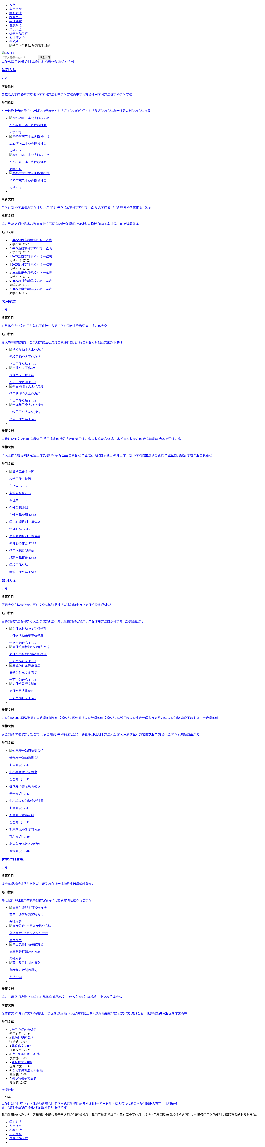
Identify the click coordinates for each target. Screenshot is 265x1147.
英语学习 (85, 900)
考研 (17, 900)
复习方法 (57, 110)
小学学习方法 (45, 94)
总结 (67, 1103)
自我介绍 (76, 342)
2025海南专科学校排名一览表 (32, 289)
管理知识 (45, 621)
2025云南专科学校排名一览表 (32, 256)
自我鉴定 (88, 342)
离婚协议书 (66, 61)
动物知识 (82, 621)
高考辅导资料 (122, 110)
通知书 (24, 900)
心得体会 (51, 61)
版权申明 (47, 1107)
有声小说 (161, 1103)
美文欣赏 (60, 900)
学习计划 (32, 110)
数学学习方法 (85, 110)
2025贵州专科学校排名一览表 (32, 264)
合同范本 (70, 325)
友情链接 (8, 1089)
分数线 (6, 94)
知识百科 (32, 604)
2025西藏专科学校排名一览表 (32, 248)
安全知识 (45, 604)
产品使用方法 (97, 621)
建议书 (6, 342)
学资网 (74, 1103)
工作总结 (8, 61)
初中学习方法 (63, 94)
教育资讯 (15, 17)
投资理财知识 (104, 604)
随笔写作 (48, 900)
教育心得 (39, 883)
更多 (5, 77)
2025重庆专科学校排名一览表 (32, 272)
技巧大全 (32, 621)
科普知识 (88, 883)
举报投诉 (34, 1107)
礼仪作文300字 (22, 1046)
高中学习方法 (82, 94)
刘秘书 (172, 1103)
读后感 (6, 883)
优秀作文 (26, 883)
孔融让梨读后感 (22, 1037)
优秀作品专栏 (18, 33)
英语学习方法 (104, 110)
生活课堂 (15, 21)
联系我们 (21, 1107)
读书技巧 (57, 604)
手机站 (14, 41)
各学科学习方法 (121, 94)
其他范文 (101, 342)
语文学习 (70, 110)
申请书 (19, 61)
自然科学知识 (116, 621)
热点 (5, 900)
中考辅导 (20, 110)
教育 (11, 900)
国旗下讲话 (115, 342)
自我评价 (63, 342)
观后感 (15, 883)
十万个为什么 (85, 604)
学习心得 (51, 883)
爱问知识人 (147, 1103)
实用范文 (15, 9)
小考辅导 (8, 110)
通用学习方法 (101, 94)
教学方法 (29, 94)
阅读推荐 (73, 900)
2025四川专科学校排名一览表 (32, 280)
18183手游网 (97, 1103)
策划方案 (39, 342)
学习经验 (45, 110)
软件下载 (112, 1103)
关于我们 (8, 1107)
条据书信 (57, 325)
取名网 (135, 1103)
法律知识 (57, 621)
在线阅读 (15, 25)
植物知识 (70, 621)
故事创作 (35, 900)
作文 (12, 5)
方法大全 (20, 604)
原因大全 (8, 604)
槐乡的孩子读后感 (24, 1078)
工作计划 (38, 61)
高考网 (83, 1103)
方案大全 (26, 342)
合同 (28, 61)
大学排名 (17, 94)
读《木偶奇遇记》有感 (27, 1070)
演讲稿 (43, 1103)
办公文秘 (20, 325)
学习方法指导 (141, 110)
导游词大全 (84, 325)
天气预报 (124, 1103)
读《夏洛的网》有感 (26, 1054)
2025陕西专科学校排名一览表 (32, 240)
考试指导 (63, 883)
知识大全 (15, 29)
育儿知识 (70, 604)
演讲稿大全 (17, 37)
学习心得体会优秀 (24, 1029)
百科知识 (8, 621)
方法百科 (20, 621)
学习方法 (15, 13)
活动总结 (51, 342)
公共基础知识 (135, 621)
